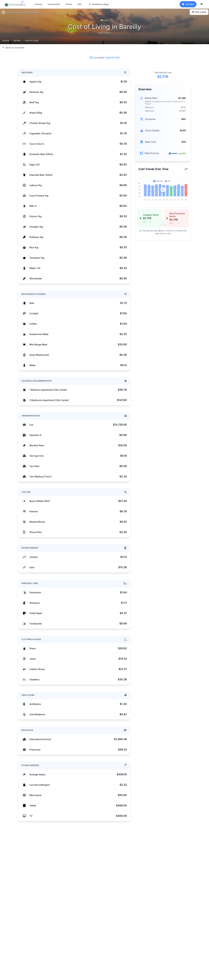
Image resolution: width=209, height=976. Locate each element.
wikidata (35, 12)
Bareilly (17, 40)
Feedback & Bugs (100, 4)
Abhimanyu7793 (21, 12)
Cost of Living (31, 40)
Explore (5, 40)
